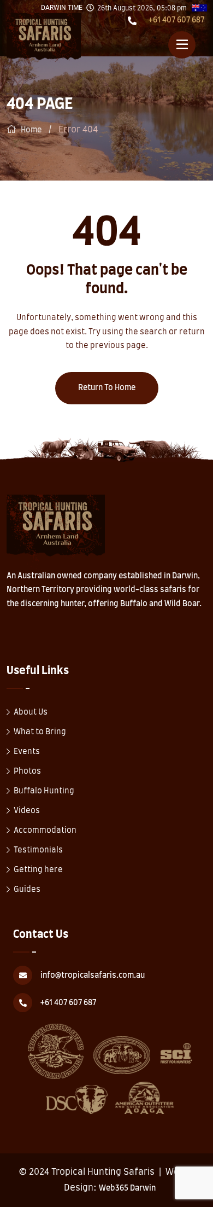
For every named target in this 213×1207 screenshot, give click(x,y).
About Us (31, 712)
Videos (27, 811)
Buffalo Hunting (44, 791)
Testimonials (38, 850)
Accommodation (45, 830)
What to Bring (40, 732)
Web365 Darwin (127, 1188)
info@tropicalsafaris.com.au (92, 975)
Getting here (38, 870)
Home (31, 130)
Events (27, 752)
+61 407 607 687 (176, 20)
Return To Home (106, 388)
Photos (27, 771)
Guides (27, 889)
